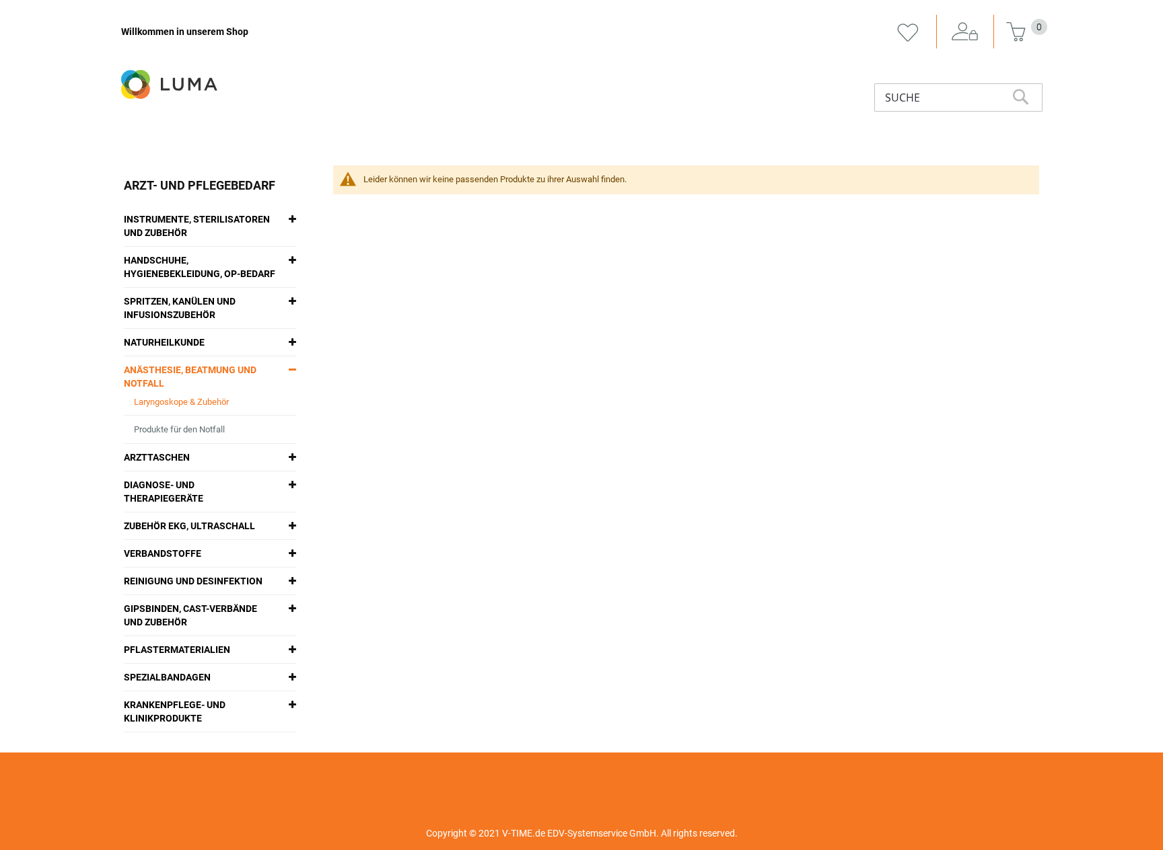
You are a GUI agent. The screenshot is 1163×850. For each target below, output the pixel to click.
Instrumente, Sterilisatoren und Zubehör (197, 226)
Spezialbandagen (167, 677)
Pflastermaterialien (177, 649)
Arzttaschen (157, 457)
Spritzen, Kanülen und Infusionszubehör (180, 308)
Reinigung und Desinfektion (193, 581)
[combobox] (958, 97)
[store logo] (170, 84)
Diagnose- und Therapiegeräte (163, 491)
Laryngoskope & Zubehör (181, 402)
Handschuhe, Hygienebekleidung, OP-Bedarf (199, 267)
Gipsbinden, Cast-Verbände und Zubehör (190, 615)
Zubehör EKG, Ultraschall (189, 525)
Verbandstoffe (162, 553)
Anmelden (965, 32)
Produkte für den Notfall (179, 429)
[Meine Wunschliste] (908, 32)
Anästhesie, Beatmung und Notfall (190, 376)
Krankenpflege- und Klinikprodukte (174, 711)
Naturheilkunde (164, 342)
